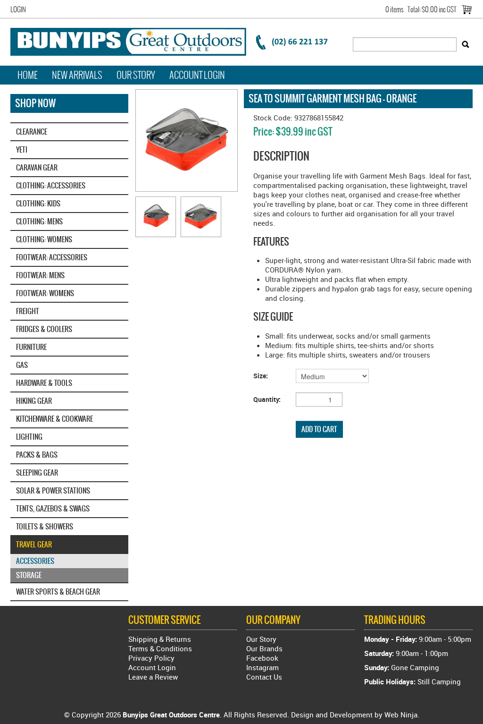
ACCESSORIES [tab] (35, 560)
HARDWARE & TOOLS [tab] (44, 382)
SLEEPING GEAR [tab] (37, 472)
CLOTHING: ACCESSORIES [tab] (50, 185)
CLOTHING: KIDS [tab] (38, 203)
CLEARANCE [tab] (31, 131)
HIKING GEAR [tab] (34, 400)
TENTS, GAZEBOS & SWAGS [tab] (53, 508)
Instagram (262, 667)
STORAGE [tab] (29, 575)
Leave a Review (153, 676)
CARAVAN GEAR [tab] (37, 167)
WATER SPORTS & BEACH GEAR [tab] (58, 591)
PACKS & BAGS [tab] (37, 454)
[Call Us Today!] (175, 40)
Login (18, 9)
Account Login (197, 75)
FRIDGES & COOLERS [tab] (44, 329)
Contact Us (264, 676)
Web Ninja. (401, 714)
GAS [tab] (22, 364)
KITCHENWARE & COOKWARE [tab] (54, 418)
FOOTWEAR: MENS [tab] (40, 275)
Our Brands (264, 648)
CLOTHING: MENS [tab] (39, 221)
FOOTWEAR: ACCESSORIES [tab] (51, 257)
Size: (260, 375)
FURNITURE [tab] (31, 346)
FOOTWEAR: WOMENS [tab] (45, 293)
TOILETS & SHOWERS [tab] (44, 526)
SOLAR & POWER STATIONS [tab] (53, 490)
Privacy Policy (151, 658)
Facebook (262, 658)
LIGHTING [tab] (29, 436)
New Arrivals (77, 75)
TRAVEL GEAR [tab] (34, 544)
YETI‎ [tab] (21, 149)
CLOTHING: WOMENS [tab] (44, 239)
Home (27, 75)
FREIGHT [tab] (27, 311)
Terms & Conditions (160, 648)
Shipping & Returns (159, 639)
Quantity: (267, 399)
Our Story (136, 75)
